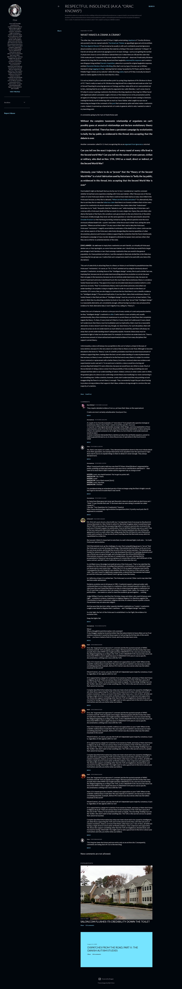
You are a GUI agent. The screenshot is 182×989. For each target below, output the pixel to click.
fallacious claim (109, 202)
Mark (88, 644)
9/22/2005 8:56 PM (100, 626)
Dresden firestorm (87, 220)
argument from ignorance (133, 144)
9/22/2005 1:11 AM (100, 498)
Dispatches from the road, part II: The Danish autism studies (112, 949)
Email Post (88, 394)
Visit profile (15, 92)
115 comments (89, 925)
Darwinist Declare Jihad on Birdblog (99, 66)
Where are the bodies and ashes (123, 199)
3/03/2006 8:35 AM (96, 709)
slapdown (131, 40)
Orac (88, 446)
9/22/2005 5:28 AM (99, 519)
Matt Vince (111, 983)
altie (111, 314)
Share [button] (59, 31)
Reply (89, 415)
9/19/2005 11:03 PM (96, 446)
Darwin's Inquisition (107, 63)
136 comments (96, 954)
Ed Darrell (90, 519)
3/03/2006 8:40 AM (96, 839)
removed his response (133, 60)
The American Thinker (116, 43)
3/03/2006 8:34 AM (96, 644)
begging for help (98, 69)
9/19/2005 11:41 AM (101, 405)
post (113, 103)
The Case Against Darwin (90, 46)
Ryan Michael (90, 405)
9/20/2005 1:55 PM (100, 463)
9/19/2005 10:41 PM (101, 419)
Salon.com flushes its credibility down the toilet (115, 921)
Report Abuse (9, 113)
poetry (121, 72)
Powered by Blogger (108, 979)
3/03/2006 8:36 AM (96, 774)
